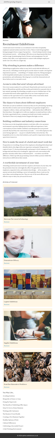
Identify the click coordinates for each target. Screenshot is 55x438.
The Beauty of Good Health (11, 414)
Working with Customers (11, 411)
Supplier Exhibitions (11, 343)
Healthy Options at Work (10, 420)
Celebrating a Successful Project (13, 426)
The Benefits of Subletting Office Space (15, 405)
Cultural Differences (9, 423)
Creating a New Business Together (13, 417)
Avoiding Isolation (9, 396)
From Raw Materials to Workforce (15, 384)
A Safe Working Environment (12, 429)
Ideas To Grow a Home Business (13, 408)
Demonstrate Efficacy (11, 260)
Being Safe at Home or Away (12, 399)
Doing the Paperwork (9, 402)
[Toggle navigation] (49, 2)
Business (5, 40)
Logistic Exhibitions (10, 302)
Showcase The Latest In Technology (16, 219)
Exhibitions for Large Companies (13, 2)
